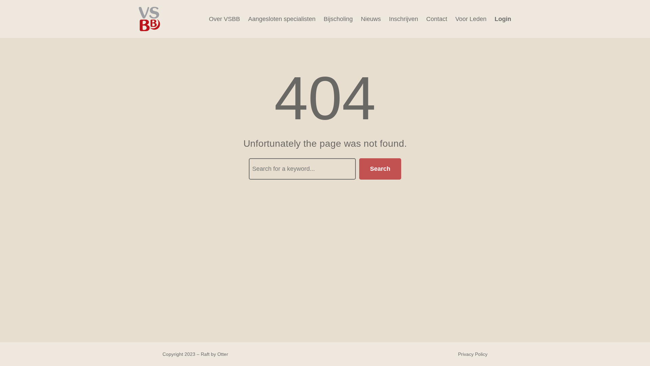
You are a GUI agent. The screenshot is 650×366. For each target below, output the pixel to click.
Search (380, 168)
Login (503, 19)
